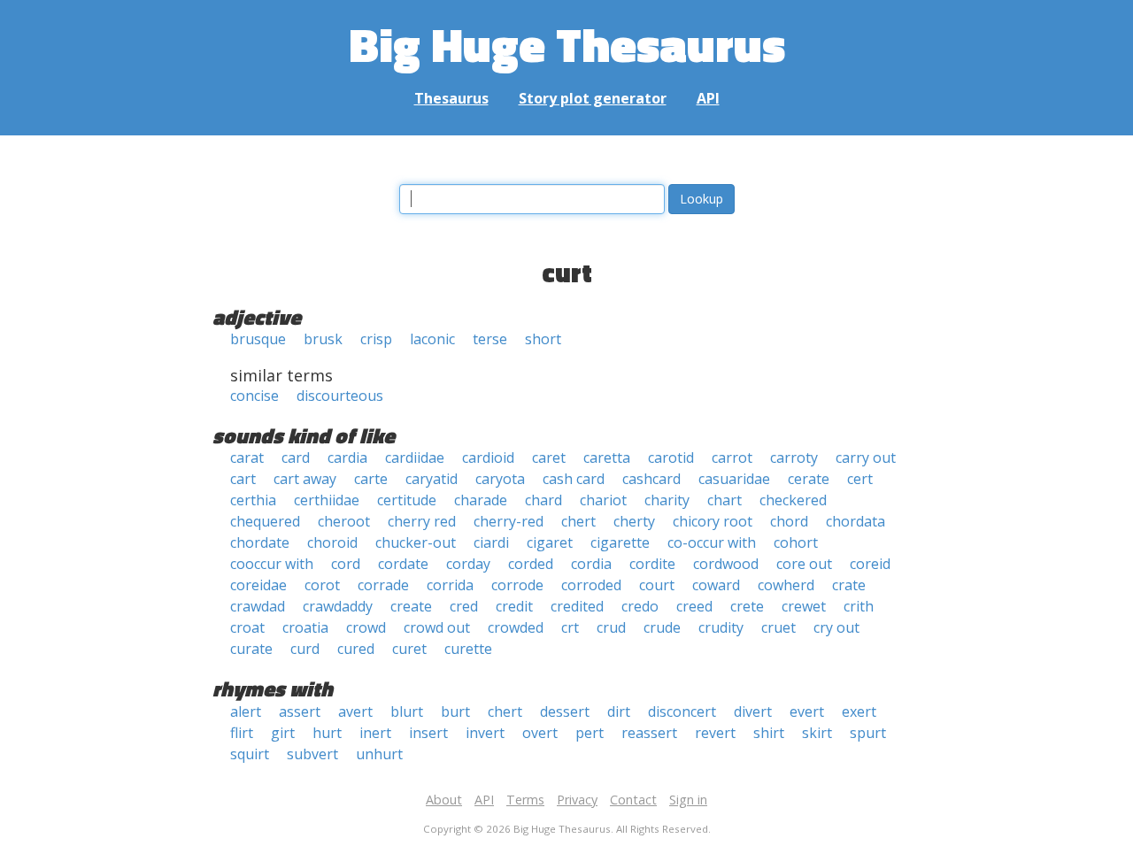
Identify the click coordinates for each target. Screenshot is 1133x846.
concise (254, 395)
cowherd (786, 585)
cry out (836, 627)
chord (789, 521)
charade (480, 500)
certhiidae (326, 500)
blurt (406, 711)
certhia (253, 500)
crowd (366, 627)
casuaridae (734, 478)
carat (247, 457)
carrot (732, 457)
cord (345, 563)
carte (371, 478)
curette (468, 648)
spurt (868, 732)
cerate (808, 478)
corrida (450, 585)
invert (485, 732)
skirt (817, 732)
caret (549, 457)
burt (455, 711)
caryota (500, 478)
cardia (347, 457)
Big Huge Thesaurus (567, 44)
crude (662, 627)
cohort (796, 542)
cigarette (620, 542)
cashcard (651, 478)
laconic (432, 339)
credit (514, 606)
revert (715, 732)
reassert (649, 732)
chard (543, 500)
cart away (305, 478)
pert (589, 732)
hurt (327, 732)
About (444, 799)
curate (251, 648)
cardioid (488, 457)
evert (807, 711)
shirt (768, 732)
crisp (376, 339)
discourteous (340, 395)
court (656, 585)
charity (667, 500)
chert (578, 521)
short (543, 339)
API (708, 98)
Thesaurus (451, 98)
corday (468, 563)
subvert (312, 754)
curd (305, 648)
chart (724, 500)
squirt (249, 754)
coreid (870, 563)
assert (299, 711)
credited (577, 606)
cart (243, 478)
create (411, 606)
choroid (332, 542)
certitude (406, 500)
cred (464, 606)
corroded (591, 585)
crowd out (437, 627)
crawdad (257, 606)
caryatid (431, 478)
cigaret (550, 542)
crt (570, 627)
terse (490, 339)
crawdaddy (338, 606)
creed (694, 606)
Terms (525, 799)
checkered (793, 500)
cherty (634, 521)
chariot (603, 500)
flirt (241, 732)
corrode (517, 585)
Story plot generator (593, 98)
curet (409, 648)
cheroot (344, 521)
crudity (721, 627)
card (295, 457)
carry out (866, 457)
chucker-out (415, 542)
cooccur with (271, 563)
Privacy (577, 799)
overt (540, 732)
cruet (778, 627)
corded (530, 563)
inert (375, 732)
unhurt (379, 754)
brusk (323, 339)
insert (428, 732)
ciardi (491, 542)
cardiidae (414, 457)
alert (245, 711)
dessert (565, 711)
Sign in (688, 799)
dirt (618, 711)
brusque (258, 339)
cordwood (726, 563)
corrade (383, 585)
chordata (855, 521)
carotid (671, 457)
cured (355, 648)
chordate (259, 542)
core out (804, 563)
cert (860, 478)
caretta (606, 457)
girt (283, 732)
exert (859, 711)
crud (611, 627)
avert (355, 711)
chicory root (712, 521)
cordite (652, 563)
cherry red (422, 521)
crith (859, 606)
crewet (804, 606)
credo (640, 606)
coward (716, 585)
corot (322, 585)
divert (753, 711)
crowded (515, 627)
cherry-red (508, 521)
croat (247, 627)
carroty (794, 457)
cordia (591, 563)
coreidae (258, 585)
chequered (265, 521)
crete (747, 606)
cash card (574, 478)
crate (849, 585)
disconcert (682, 711)
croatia (305, 627)
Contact (633, 799)
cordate (403, 563)
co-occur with (711, 542)
